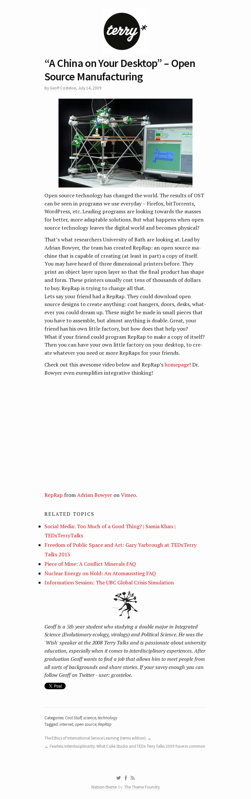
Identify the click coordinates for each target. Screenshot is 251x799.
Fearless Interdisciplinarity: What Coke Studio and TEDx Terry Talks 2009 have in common (127, 746)
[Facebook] (126, 778)
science (89, 718)
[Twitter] (118, 778)
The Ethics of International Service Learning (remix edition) (95, 738)
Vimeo (128, 494)
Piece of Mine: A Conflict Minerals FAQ (90, 563)
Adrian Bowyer (94, 494)
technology (107, 718)
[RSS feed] (132, 778)
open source (85, 724)
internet (66, 724)
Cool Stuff (73, 718)
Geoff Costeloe (63, 88)
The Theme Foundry (142, 787)
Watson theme (104, 787)
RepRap (53, 494)
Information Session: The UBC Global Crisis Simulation (109, 582)
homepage (177, 364)
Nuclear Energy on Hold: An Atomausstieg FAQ (100, 573)
